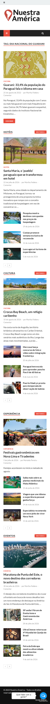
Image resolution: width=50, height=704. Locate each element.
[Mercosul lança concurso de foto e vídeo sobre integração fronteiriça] (12, 347)
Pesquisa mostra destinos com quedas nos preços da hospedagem (33, 217)
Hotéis (6, 167)
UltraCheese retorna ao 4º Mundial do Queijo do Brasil (34, 632)
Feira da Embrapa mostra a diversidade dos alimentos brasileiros (33, 650)
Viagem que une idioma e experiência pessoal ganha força (34, 497)
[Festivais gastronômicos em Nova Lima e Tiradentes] (25, 432)
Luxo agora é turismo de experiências (34, 250)
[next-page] (9, 265)
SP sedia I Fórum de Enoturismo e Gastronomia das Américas (32, 614)
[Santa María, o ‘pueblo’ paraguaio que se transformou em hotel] (25, 150)
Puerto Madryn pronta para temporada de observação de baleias (34, 386)
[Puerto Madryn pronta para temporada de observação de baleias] (12, 383)
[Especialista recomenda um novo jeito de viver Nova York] (12, 510)
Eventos (7, 571)
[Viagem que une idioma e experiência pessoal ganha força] (12, 494)
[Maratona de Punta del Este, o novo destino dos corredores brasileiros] (25, 554)
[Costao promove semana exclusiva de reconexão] (12, 233)
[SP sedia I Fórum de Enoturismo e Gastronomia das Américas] (12, 610)
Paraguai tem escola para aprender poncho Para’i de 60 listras (34, 369)
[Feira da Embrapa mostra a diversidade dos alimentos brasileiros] (12, 646)
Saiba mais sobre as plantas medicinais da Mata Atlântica (33, 480)
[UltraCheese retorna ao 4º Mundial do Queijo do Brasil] (12, 629)
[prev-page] (5, 265)
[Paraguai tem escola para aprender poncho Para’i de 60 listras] (12, 366)
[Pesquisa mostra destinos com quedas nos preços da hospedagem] (12, 213)
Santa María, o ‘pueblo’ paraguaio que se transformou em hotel (22, 174)
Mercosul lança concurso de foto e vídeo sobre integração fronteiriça (34, 351)
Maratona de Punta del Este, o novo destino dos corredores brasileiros (22, 578)
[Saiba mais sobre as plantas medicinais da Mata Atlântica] (12, 478)
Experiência (8, 449)
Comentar (7, 95)
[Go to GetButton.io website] (43, 701)
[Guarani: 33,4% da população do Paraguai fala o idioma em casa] (25, 65)
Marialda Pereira (30, 460)
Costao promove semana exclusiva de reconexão (33, 235)
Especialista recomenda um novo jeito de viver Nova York (34, 513)
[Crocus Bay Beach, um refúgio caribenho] (25, 291)
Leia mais (8, 120)
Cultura (6, 81)
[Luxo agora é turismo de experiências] (12, 249)
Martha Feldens (32, 93)
